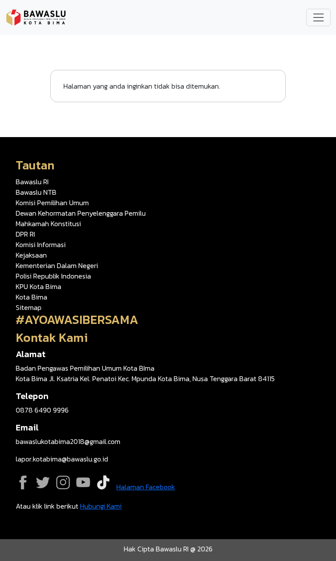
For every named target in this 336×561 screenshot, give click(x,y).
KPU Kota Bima (38, 286)
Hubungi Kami (101, 506)
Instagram (63, 482)
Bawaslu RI (32, 181)
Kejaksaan (31, 255)
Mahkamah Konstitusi (48, 223)
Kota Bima (31, 297)
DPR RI (25, 234)
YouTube (83, 482)
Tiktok (103, 482)
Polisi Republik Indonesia (53, 276)
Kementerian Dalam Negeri (57, 265)
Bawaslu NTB (36, 192)
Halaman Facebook (145, 487)
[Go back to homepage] (35, 16)
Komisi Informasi (41, 244)
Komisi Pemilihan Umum (52, 202)
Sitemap (29, 307)
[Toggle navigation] (318, 17)
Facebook (23, 482)
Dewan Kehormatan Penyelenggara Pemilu (81, 213)
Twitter (43, 482)
